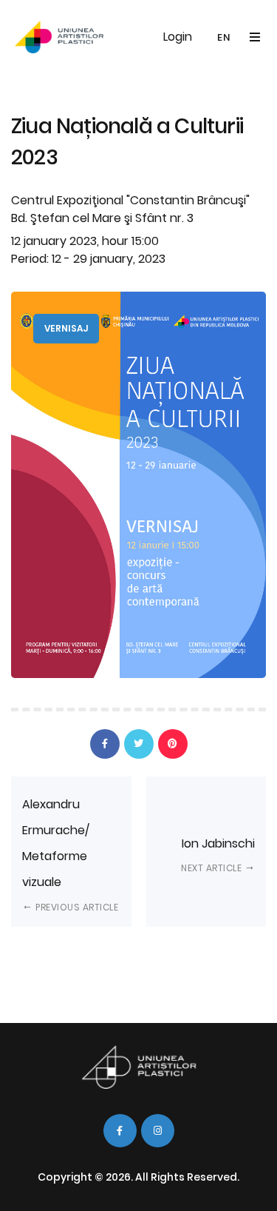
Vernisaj (66, 328)
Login (177, 36)
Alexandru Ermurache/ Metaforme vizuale (70, 854)
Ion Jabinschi (218, 854)
